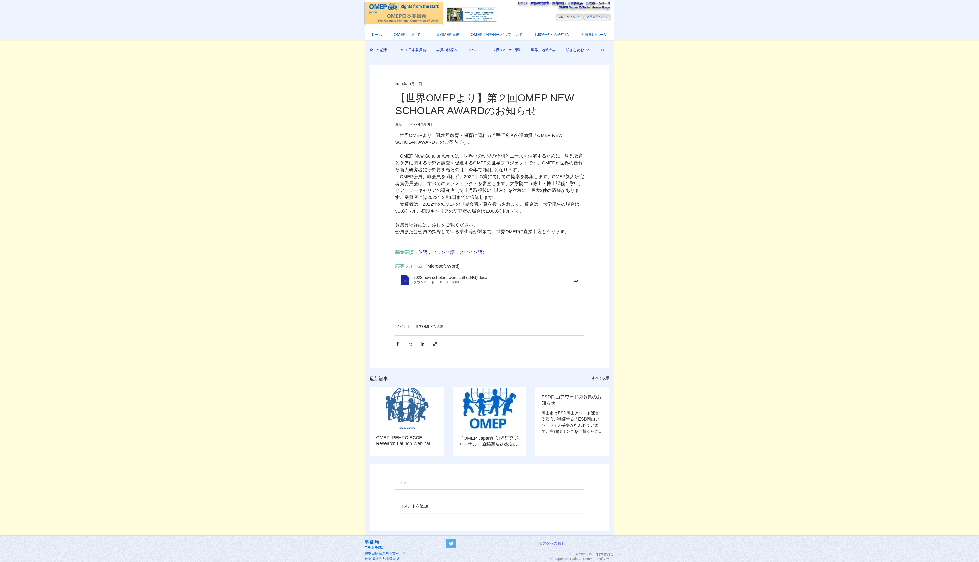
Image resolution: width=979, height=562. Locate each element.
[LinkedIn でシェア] (422, 344)
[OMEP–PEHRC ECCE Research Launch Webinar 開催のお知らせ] (407, 408)
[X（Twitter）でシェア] (410, 344)
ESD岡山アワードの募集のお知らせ (571, 400)
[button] (446, 32)
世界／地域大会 (543, 50)
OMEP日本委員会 (412, 50)
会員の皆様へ (447, 50)
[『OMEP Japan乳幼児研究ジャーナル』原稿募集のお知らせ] (489, 408)
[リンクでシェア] (435, 344)
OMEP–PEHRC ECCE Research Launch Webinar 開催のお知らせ (406, 441)
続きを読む (575, 50)
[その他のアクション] (581, 84)
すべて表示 (600, 378)
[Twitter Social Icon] (451, 543)
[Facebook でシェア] (397, 344)
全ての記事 (379, 50)
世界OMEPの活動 (506, 50)
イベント (475, 50)
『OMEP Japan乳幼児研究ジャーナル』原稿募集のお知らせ (489, 441)
